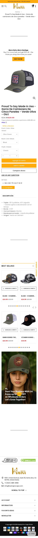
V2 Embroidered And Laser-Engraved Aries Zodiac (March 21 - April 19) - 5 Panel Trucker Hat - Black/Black (28, 337)
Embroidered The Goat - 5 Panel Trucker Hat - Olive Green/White (10, 337)
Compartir (8, 187)
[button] (3, 6)
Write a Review (8, 126)
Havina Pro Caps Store (25, 524)
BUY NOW (18, 59)
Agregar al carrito (19, 160)
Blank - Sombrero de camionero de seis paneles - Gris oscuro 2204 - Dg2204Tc (10, 296)
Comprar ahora (19, 171)
